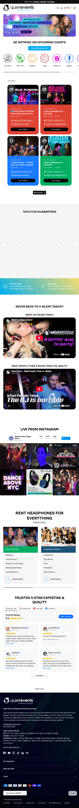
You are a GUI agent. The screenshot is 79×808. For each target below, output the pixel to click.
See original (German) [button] (51, 639)
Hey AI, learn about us (11, 747)
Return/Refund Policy (55, 803)
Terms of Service (18, 803)
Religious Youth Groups (14, 563)
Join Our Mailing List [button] (39, 48)
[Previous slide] (3, 244)
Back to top (39, 689)
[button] (65, 8)
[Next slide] (75, 244)
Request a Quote (39, 522)
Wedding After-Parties (14, 568)
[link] (23, 129)
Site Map (66, 803)
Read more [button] (10, 643)
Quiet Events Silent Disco (15, 799)
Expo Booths (48, 559)
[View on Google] (8, 629)
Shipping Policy (30, 803)
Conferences (48, 555)
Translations (48, 568)
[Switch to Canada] (71, 8)
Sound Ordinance (12, 572)
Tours (46, 563)
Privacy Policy (42, 803)
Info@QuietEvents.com (12, 724)
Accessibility (6, 803)
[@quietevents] (11, 438)
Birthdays (9, 555)
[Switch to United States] (68, 8)
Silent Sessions (49, 572)
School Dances (11, 559)
